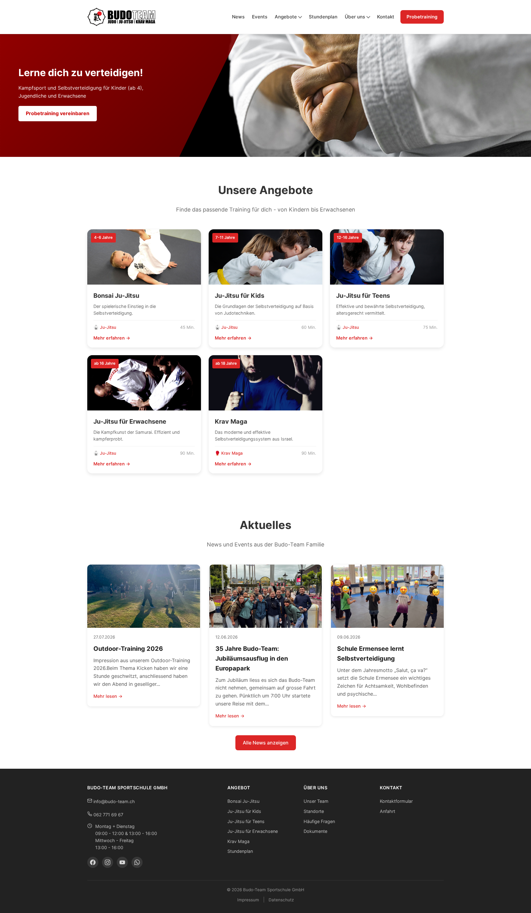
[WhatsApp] (137, 862)
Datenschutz (281, 899)
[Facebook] (92, 862)
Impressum (248, 899)
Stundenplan (323, 17)
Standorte (314, 811)
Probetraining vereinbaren (57, 113)
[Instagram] (107, 862)
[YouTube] (122, 862)
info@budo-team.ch (113, 801)
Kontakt (385, 17)
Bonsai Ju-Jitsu (243, 801)
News (238, 17)
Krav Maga (238, 841)
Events (259, 17)
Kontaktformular (396, 801)
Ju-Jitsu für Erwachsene (252, 831)
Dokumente (315, 831)
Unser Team (316, 801)
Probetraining (422, 17)
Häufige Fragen (319, 821)
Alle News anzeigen (266, 743)
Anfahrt (387, 811)
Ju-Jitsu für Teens (246, 821)
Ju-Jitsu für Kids (244, 811)
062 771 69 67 (107, 814)
